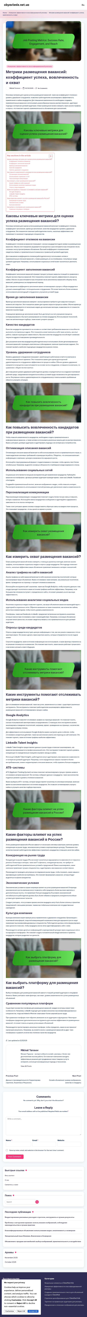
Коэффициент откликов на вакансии (19, 161)
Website (60, 1140)
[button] (26, 1066)
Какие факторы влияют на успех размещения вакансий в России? (28, 198)
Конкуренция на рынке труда (17, 200)
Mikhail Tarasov (30, 1050)
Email (35, 1140)
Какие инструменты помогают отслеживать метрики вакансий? (27, 190)
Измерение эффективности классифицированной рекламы (28, 13)
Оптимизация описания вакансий (19, 174)
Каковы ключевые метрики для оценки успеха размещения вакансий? (29, 159)
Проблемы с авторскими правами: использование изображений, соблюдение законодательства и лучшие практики (36, 1224)
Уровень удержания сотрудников (18, 170)
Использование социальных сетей (19, 176)
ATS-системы (13, 196)
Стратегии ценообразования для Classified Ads (62, 1298)
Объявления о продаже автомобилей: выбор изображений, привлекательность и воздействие (43, 1241)
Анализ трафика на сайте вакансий (19, 183)
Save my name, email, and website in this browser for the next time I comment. (36, 1150)
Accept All (33, 1311)
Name (9, 1140)
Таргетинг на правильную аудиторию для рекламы (63, 1302)
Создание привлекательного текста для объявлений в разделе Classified (64, 1293)
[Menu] (83, 5)
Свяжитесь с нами (11, 1185)
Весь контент (9, 1175)
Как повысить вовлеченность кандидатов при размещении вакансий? (29, 172)
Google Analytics (15, 192)
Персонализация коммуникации (18, 178)
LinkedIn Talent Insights (17, 194)
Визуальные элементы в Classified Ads (59, 1283)
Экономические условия (16, 202)
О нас (7, 1180)
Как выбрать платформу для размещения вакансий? (24, 207)
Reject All (21, 1311)
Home (5, 13)
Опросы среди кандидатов (17, 187)
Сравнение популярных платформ (19, 209)
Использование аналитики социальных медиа (22, 185)
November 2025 (11, 1258)
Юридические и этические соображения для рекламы (64, 1305)
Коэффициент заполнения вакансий (19, 163)
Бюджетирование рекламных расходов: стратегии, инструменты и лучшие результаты (39, 1217)
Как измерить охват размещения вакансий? (21, 181)
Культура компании (14, 205)
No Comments (42, 88)
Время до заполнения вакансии (18, 165)
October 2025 (10, 1262)
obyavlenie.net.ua (16, 5)
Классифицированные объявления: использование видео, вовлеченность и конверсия (40, 1230)
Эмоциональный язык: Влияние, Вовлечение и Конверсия (28, 1236)
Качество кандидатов (15, 168)
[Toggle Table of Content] (49, 156)
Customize (9, 1311)
